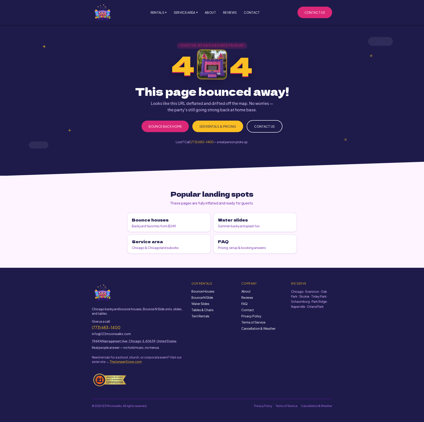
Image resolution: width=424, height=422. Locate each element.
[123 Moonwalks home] (102, 12)
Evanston (312, 291)
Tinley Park (319, 296)
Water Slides (200, 304)
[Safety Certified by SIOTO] (110, 380)
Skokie (304, 296)
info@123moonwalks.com (111, 334)
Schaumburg (300, 301)
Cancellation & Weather (258, 328)
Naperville (298, 306)
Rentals (159, 12)
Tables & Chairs (202, 310)
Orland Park (315, 306)
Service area (186, 12)
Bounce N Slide (202, 297)
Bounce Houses (202, 291)
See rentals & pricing (217, 126)
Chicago (297, 291)
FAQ (244, 304)
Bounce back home (165, 126)
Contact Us (315, 12)
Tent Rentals (200, 316)
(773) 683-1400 (202, 142)
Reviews (230, 12)
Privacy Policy (251, 316)
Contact (252, 12)
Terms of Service (253, 322)
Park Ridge (319, 301)
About (210, 12)
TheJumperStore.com (126, 362)
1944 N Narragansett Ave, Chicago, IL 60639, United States (134, 341)
